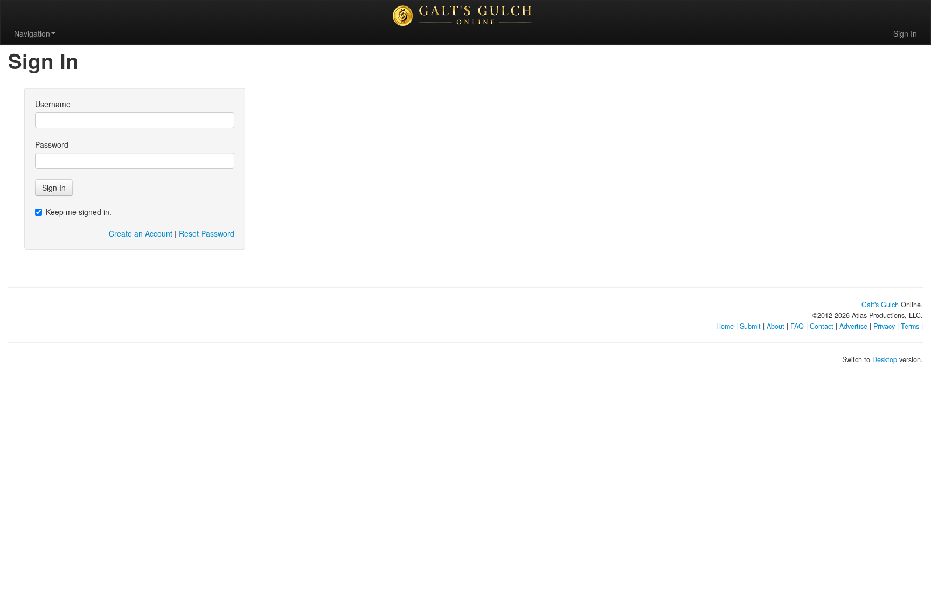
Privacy (884, 326)
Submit (750, 326)
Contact (821, 326)
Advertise (853, 326)
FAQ (797, 326)
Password (51, 144)
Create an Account (140, 233)
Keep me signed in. (79, 211)
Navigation (32, 33)
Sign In (905, 33)
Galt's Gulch (880, 304)
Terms (910, 326)
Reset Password (206, 233)
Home (725, 326)
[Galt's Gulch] (465, 15)
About (775, 326)
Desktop (884, 359)
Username (53, 104)
